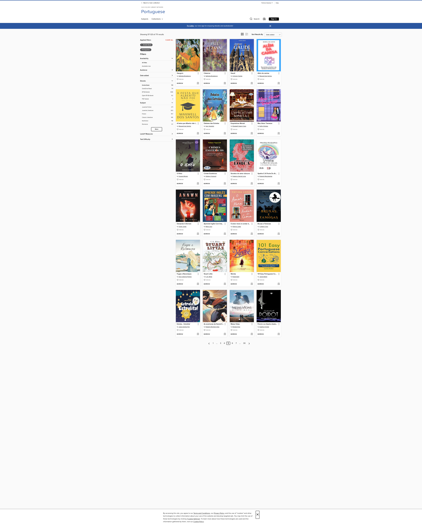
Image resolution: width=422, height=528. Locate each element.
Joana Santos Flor (184, 327)
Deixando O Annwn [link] (184, 224)
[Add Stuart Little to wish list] (224, 284)
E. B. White (209, 277)
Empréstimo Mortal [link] (238, 123)
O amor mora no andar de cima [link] (241, 224)
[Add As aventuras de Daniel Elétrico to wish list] (224, 334)
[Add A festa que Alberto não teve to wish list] (197, 133)
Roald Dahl (236, 277)
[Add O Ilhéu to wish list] (197, 183)
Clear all (169, 40)
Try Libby (190, 26)
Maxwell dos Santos (265, 76)
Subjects (144, 19)
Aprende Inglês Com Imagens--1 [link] (214, 224)
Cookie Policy (198, 522)
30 (244, 343)
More (156, 129)
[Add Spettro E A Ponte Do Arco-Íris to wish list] (278, 183)
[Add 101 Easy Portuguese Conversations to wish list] (278, 284)
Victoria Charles (237, 76)
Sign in (274, 19)
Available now (146, 66)
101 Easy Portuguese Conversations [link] (268, 274)
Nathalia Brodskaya (185, 76)
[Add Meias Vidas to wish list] (251, 334)
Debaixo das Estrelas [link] (211, 123)
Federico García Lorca (239, 176)
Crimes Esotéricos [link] (210, 174)
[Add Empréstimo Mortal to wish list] (251, 133)
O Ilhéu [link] (179, 174)
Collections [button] (157, 19)
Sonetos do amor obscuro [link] (240, 174)
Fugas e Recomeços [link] (184, 274)
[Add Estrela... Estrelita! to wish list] (197, 334)
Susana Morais (183, 176)
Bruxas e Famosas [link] (264, 224)
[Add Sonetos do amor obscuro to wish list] (251, 183)
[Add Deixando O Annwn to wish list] (197, 234)
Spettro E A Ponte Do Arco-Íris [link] (268, 174)
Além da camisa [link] (263, 73)
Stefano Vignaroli (211, 176)
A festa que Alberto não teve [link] (187, 123)
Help (277, 3)
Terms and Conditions (201, 513)
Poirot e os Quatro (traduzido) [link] (268, 324)
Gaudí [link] (233, 73)
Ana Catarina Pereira (185, 277)
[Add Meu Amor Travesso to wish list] (278, 133)
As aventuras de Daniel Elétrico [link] (214, 324)
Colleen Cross (263, 226)
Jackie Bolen (263, 277)
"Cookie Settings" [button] (193, 519)
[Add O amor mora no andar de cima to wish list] (251, 234)
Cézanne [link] (207, 73)
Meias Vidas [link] (235, 324)
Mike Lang (209, 226)
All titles (144, 63)
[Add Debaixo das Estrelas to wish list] (224, 133)
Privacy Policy (219, 513)
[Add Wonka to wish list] (251, 284)
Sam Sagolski (210, 126)
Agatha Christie (264, 327)
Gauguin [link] (180, 73)
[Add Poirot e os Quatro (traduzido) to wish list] (278, 334)
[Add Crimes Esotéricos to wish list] (224, 183)
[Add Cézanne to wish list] (224, 83)
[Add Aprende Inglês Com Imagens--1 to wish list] (224, 234)
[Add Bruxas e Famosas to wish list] (278, 234)
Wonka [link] (233, 274)
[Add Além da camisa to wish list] (278, 83)
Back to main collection (151, 3)
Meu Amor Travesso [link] (265, 123)
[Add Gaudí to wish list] (251, 83)
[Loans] (264, 19)
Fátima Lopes (237, 226)
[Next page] (249, 343)
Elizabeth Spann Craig (239, 126)
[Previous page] (209, 343)
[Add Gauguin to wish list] (197, 83)
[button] (267, 3)
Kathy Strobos (263, 126)
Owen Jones (182, 226)
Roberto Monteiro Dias (212, 327)
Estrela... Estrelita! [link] (183, 324)
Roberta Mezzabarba (265, 176)
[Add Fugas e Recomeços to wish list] (197, 284)
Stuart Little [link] (208, 274)
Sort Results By (257, 34)
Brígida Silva (236, 327)
